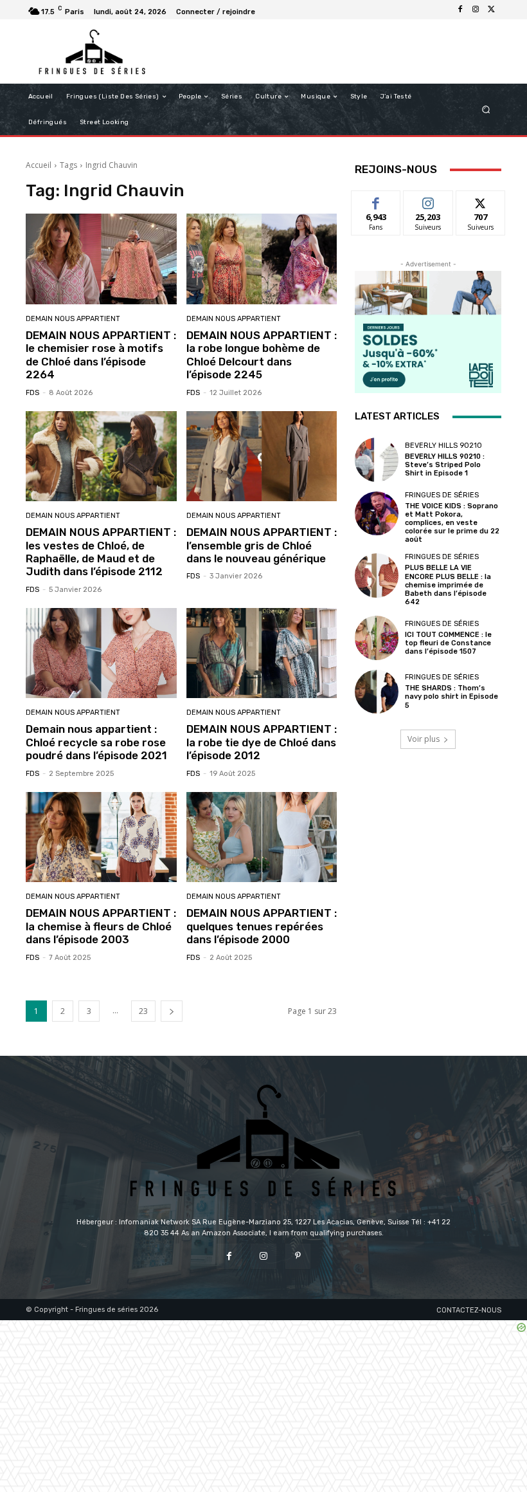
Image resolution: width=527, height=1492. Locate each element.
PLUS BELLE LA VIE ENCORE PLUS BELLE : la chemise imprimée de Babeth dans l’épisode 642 (448, 585)
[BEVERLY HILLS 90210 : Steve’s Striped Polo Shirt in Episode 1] (376, 459)
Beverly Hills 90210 (443, 445)
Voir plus (423, 738)
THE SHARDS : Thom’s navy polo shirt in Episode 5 (451, 696)
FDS (32, 393)
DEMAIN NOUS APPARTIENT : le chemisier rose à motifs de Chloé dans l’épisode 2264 (101, 355)
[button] (486, 109)
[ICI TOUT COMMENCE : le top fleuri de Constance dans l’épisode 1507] (376, 637)
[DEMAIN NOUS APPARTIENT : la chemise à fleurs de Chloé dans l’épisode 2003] (101, 837)
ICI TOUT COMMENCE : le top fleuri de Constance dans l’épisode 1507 (448, 643)
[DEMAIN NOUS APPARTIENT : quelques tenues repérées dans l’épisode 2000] (261, 837)
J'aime (376, 200)
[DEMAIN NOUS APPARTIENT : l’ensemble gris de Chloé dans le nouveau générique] (261, 456)
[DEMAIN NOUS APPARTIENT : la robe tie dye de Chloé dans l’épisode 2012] (261, 653)
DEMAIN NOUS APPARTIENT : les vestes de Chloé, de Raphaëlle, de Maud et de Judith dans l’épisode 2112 (101, 552)
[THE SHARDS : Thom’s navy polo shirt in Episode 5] (376, 692)
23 (143, 1011)
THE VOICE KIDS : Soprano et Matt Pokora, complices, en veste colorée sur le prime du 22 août (452, 523)
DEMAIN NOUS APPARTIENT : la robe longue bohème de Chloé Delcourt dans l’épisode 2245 (261, 355)
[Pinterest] (297, 1256)
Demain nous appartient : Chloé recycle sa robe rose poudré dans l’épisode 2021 (96, 742)
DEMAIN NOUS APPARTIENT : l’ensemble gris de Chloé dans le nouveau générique (261, 545)
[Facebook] (460, 9)
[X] (491, 9)
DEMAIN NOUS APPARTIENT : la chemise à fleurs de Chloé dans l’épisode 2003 (101, 926)
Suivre (428, 200)
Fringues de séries (442, 495)
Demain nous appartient (73, 318)
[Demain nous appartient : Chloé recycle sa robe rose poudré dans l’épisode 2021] (101, 653)
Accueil (38, 165)
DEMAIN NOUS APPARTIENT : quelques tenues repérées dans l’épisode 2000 (261, 926)
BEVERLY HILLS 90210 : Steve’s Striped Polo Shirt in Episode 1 (445, 464)
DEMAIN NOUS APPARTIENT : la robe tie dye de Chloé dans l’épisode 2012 (261, 742)
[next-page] (172, 1011)
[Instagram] (475, 9)
